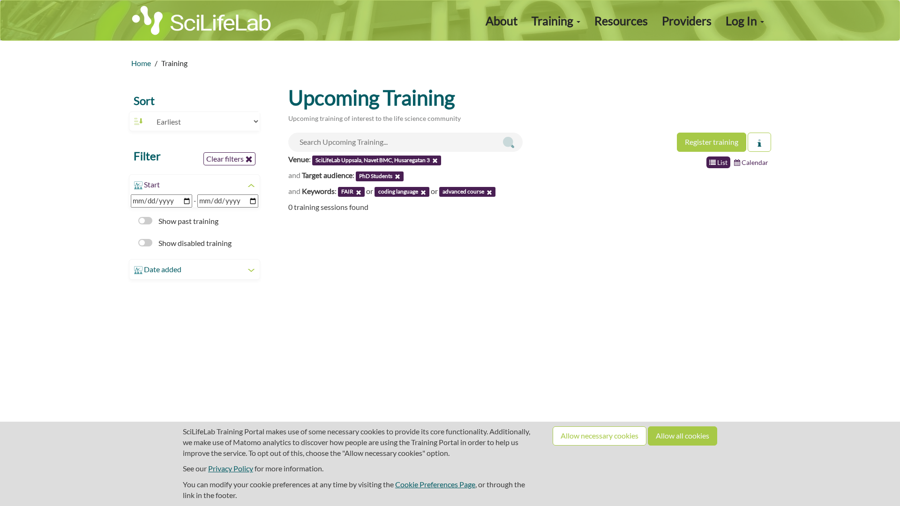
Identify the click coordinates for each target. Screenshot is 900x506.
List (722, 162)
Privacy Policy (230, 468)
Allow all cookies (682, 435)
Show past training (187, 220)
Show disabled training (194, 242)
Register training (711, 141)
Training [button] (554, 21)
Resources (621, 21)
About (502, 21)
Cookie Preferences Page (435, 484)
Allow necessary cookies (599, 435)
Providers (687, 21)
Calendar (754, 162)
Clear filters (225, 158)
